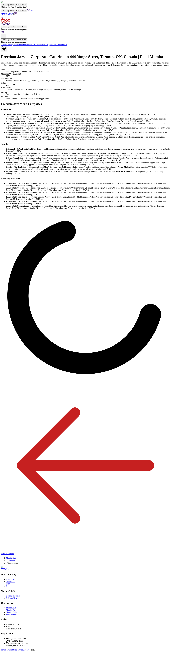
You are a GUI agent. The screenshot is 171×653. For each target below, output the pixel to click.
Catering (11, 560)
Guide (8, 586)
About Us (10, 579)
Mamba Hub (11, 558)
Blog (8, 584)
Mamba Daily (11, 612)
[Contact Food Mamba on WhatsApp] (8, 570)
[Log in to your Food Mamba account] (85, 16)
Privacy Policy (23, 650)
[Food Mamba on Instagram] (4, 570)
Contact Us (10, 581)
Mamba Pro (10, 610)
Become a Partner (13, 596)
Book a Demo (11, 614)
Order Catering (7, 45)
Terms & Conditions (9, 650)
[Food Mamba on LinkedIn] (2, 570)
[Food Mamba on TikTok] (6, 570)
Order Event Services (21, 45)
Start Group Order (60, 45)
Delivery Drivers (12, 598)
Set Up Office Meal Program (41, 45)
